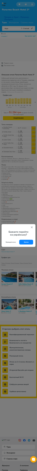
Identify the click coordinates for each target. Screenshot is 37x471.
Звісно (26, 242)
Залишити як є (11, 242)
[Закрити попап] (32, 227)
